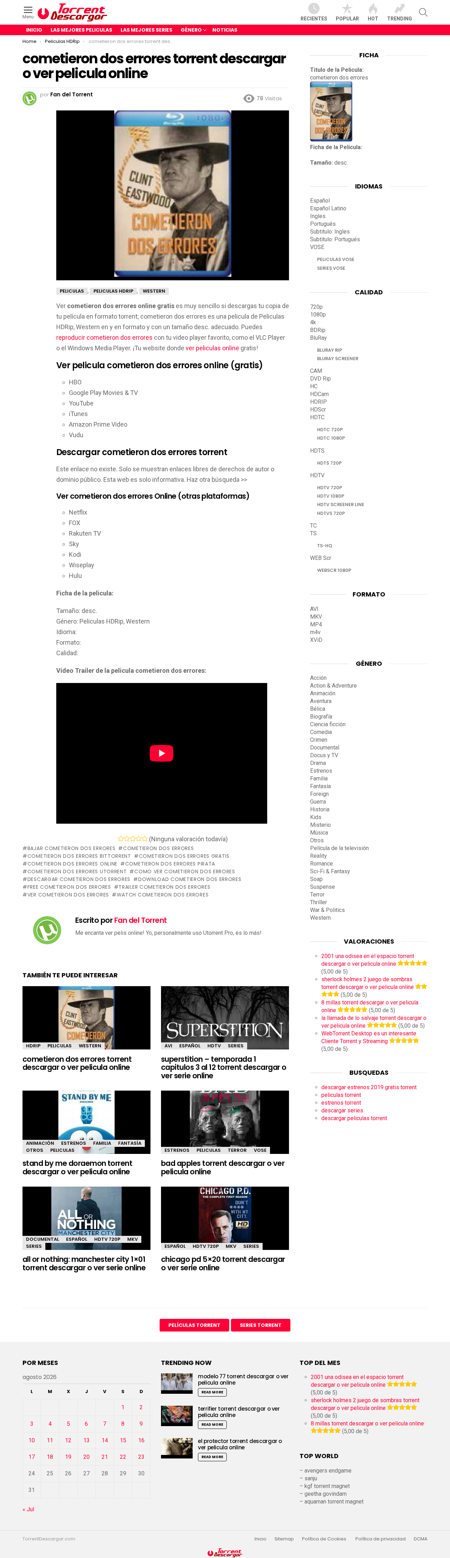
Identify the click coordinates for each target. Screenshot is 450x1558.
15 (123, 1440)
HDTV (214, 1045)
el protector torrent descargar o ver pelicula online (240, 1444)
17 (31, 1457)
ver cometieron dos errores (68, 894)
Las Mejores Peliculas (81, 29)
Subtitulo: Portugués (335, 239)
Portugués (323, 224)
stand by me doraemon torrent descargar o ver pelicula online (77, 1167)
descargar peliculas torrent (354, 1118)
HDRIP (33, 1045)
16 (141, 1440)
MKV (132, 1239)
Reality (318, 856)
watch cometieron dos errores (162, 894)
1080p (318, 314)
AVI (168, 1045)
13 (86, 1440)
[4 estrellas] (139, 838)
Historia (319, 809)
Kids (315, 817)
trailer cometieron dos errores (164, 886)
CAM (316, 371)
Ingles (318, 216)
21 (105, 1457)
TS (313, 533)
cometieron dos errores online (72, 863)
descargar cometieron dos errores (78, 879)
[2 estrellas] (127, 838)
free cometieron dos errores (69, 886)
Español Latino (328, 208)
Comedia (321, 732)
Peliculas (59, 1045)
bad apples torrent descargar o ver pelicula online (222, 1167)
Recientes (314, 18)
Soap (316, 879)
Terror (237, 1150)
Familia (102, 1143)
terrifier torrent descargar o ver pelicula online (239, 1412)
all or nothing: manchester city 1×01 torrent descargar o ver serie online (84, 1263)
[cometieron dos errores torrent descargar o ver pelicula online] (86, 1024)
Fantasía (129, 1143)
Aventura (321, 701)
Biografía (321, 716)
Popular (347, 18)
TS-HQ (324, 545)
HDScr (318, 409)
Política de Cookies (324, 1539)
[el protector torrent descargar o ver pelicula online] (177, 1448)
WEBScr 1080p (334, 570)
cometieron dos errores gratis (184, 856)
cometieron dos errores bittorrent (79, 856)
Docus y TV (324, 755)
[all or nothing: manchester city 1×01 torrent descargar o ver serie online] (86, 1224)
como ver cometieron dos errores (184, 871)
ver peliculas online (212, 348)
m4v (315, 632)
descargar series (342, 1110)
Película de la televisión (339, 848)
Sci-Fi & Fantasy (330, 871)
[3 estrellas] (133, 838)
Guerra (318, 801)
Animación (40, 1143)
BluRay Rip (329, 350)
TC (313, 525)
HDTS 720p (329, 463)
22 (123, 1457)
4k (313, 322)
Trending (399, 18)
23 (141, 1457)
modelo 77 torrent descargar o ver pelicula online (243, 1379)
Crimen (318, 739)
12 (68, 1440)
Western (90, 1045)
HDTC (317, 417)
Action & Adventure (333, 685)
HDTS (317, 450)
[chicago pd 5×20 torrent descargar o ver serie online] (225, 1224)
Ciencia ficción (328, 724)
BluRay (318, 337)
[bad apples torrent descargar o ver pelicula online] (225, 1128)
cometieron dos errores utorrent (77, 871)
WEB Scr (320, 558)
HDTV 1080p (330, 496)
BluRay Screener (337, 358)
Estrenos (73, 1143)
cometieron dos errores (158, 848)
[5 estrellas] (145, 838)
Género (191, 29)
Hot (373, 18)
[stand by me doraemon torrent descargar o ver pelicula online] (86, 1128)
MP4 (316, 624)
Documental (42, 1239)
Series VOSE (331, 268)
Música (319, 832)
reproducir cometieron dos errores (104, 337)
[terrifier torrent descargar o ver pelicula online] (177, 1416)
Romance (321, 863)
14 (105, 1440)
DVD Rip (320, 378)
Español (189, 1045)
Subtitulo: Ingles (330, 231)
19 (68, 1457)
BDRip (318, 330)
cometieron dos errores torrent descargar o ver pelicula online (76, 1063)
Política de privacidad (380, 1539)
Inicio (34, 29)
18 (50, 1457)
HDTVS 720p (331, 513)
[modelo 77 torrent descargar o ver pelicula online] (177, 1383)
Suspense (322, 886)
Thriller (318, 902)
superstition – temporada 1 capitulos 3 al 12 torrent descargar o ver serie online (224, 1067)
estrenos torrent (341, 1102)
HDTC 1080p (331, 438)
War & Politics (327, 910)
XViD (316, 640)
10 (31, 1440)
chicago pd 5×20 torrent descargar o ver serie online (223, 1263)
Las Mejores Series (146, 29)
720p (316, 307)
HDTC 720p (330, 429)
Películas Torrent (194, 1325)
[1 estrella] (121, 838)
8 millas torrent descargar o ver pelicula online (367, 1423)
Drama (318, 763)
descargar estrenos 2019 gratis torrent (369, 1087)
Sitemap (284, 1539)
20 (86, 1457)
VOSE (260, 1150)
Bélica (317, 708)
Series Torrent (261, 1325)
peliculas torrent (341, 1095)
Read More (212, 1392)
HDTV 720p (107, 1239)
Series (236, 1045)
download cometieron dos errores (189, 879)
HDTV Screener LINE (340, 504)
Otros (34, 1150)
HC (313, 386)
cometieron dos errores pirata (170, 863)
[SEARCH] (423, 12)
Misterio (320, 825)
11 (50, 1440)
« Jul (28, 1509)
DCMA (421, 1539)
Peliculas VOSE (335, 259)
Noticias (224, 29)
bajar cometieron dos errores (71, 848)
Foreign (319, 794)
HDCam (319, 394)
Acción (318, 678)
